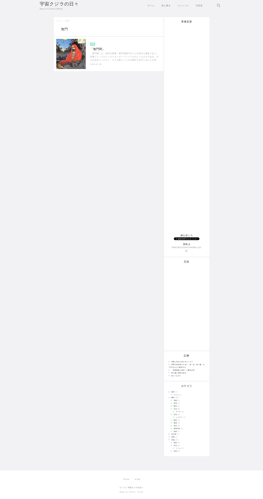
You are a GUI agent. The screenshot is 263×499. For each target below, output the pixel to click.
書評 (173, 397)
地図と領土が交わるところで (182, 362)
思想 (175, 443)
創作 (173, 392)
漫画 (175, 423)
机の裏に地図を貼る (178, 373)
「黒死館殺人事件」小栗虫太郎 (183, 370)
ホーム (60, 21)
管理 (173, 437)
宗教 (175, 400)
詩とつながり (176, 376)
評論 (173, 440)
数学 (175, 406)
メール (137, 479)
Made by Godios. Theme (131, 492)
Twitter (126, 479)
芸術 (175, 451)
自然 (175, 431)
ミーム (178, 448)
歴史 (175, 420)
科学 (175, 426)
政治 (175, 403)
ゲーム (176, 395)
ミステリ (179, 417)
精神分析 (177, 428)
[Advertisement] (186, 307)
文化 (175, 409)
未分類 (173, 434)
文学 (175, 414)
